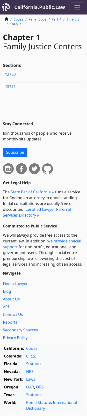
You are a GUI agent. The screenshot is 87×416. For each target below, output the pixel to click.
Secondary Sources (20, 330)
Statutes (33, 363)
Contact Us (13, 314)
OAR (30, 387)
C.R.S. (31, 356)
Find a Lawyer (15, 283)
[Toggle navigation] (77, 7)
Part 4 (56, 19)
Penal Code (38, 19)
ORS (40, 387)
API (6, 306)
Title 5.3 (73, 19)
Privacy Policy (15, 337)
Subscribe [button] (15, 152)
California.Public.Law (39, 7)
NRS (30, 371)
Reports (10, 322)
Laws (30, 379)
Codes (18, 19)
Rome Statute (38, 402)
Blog (7, 291)
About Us (11, 299)
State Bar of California (31, 192)
